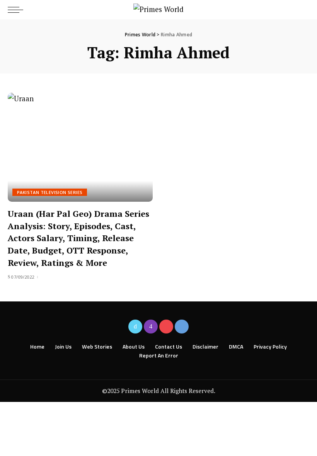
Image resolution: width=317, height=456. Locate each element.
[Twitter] (135, 326)
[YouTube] (166, 326)
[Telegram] (182, 326)
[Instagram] (151, 326)
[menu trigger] (17, 9)
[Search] (302, 9)
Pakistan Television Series (49, 192)
